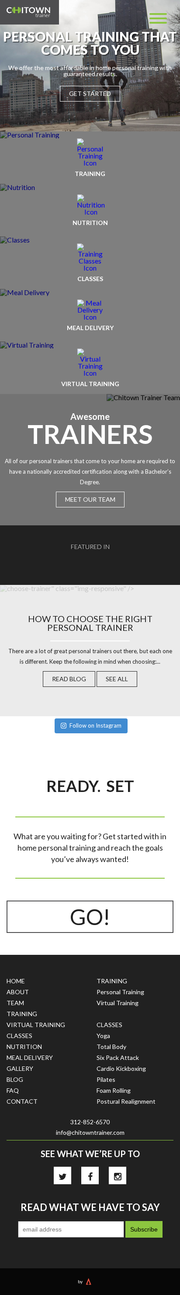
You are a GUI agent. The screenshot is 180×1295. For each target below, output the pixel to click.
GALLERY (20, 1068)
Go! (90, 917)
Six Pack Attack (118, 1057)
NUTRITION (24, 1046)
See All (117, 679)
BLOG (15, 1079)
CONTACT (22, 1101)
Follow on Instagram (95, 725)
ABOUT (18, 992)
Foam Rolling (114, 1090)
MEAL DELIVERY (30, 1057)
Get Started (90, 93)
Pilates (106, 1079)
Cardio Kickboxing (121, 1068)
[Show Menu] (158, 18)
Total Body (111, 1046)
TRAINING (22, 1013)
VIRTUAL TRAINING (36, 1024)
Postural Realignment (126, 1101)
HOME (16, 981)
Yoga (103, 1035)
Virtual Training (117, 1002)
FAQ (13, 1090)
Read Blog (69, 679)
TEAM (15, 1002)
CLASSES (19, 1035)
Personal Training (120, 992)
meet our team (90, 499)
